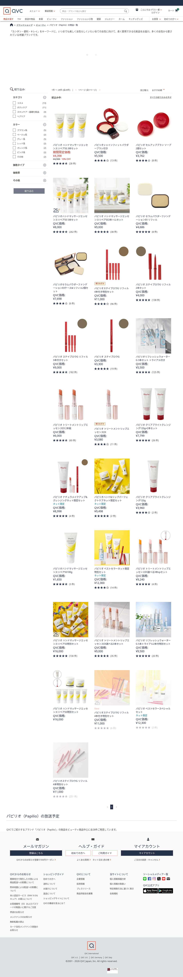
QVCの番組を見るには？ (54, 903)
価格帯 (16, 172)
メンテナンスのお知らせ (21, 917)
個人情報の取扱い (118, 883)
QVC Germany (96, 957)
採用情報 (81, 883)
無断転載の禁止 (17, 921)
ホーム (122, 19)
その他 (16, 180)
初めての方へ (170, 19)
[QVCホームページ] (11, 25)
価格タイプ (18, 165)
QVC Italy (108, 957)
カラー (16, 124)
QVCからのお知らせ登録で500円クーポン (35, 859)
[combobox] (91, 11)
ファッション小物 (85, 19)
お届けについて (50, 888)
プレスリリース (83, 888)
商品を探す (8, 19)
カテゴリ (17, 97)
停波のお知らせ (17, 912)
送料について (49, 883)
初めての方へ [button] (78, 853)
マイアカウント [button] (147, 853)
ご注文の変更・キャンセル (146, 859)
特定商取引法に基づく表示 (122, 888)
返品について (49, 893)
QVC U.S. (74, 957)
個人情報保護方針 (118, 879)
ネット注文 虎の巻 (101, 860)
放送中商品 (30, 19)
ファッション (67, 19)
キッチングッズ (136, 19)
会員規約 (114, 893)
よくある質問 (83, 860)
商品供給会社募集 (85, 893)
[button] (146, 11)
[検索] (126, 11)
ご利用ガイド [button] (105, 853)
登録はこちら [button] (36, 853)
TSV (19, 19)
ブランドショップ (24, 25)
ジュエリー (110, 19)
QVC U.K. (84, 957)
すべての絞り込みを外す (161, 97)
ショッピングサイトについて (56, 898)
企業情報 (81, 879)
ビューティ (52, 19)
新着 (41, 19)
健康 (99, 19)
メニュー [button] (33, 11)
